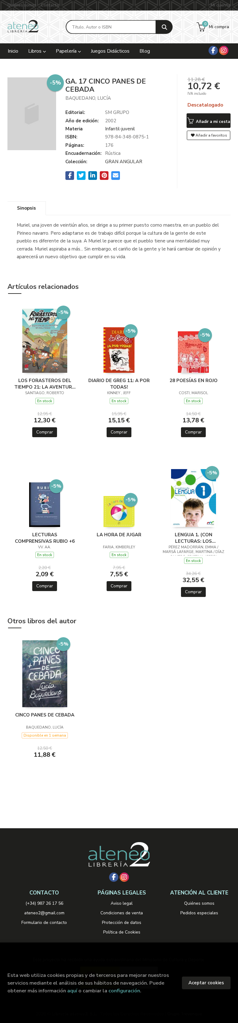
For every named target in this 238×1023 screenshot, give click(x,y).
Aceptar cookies (206, 983)
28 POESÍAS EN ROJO (194, 380)
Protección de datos (121, 922)
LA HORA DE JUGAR (119, 535)
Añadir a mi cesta (212, 121)
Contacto (50, 5)
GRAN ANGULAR (123, 162)
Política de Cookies (121, 932)
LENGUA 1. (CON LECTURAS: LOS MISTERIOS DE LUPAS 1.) (193, 538)
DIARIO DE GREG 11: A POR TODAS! (119, 383)
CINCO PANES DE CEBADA (44, 715)
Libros (35, 51)
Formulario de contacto (44, 922)
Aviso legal (122, 903)
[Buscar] (164, 27)
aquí (72, 990)
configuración (124, 990)
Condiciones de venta (121, 913)
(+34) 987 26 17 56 (44, 903)
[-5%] (44, 340)
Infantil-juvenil (120, 129)
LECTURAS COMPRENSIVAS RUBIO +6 (45, 538)
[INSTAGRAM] (223, 50)
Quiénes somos (22, 5)
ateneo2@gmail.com (44, 913)
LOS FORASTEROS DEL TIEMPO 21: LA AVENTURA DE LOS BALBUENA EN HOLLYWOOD (44, 383)
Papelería (67, 51)
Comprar (44, 432)
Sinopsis (26, 208)
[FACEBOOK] (213, 50)
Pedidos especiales (199, 913)
